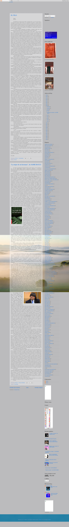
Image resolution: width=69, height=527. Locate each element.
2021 (47, 102)
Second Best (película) (48, 354)
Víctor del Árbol (47, 373)
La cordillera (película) (48, 269)
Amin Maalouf (47, 153)
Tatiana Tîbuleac (47, 361)
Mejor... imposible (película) (49, 310)
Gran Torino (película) (48, 226)
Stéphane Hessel (47, 358)
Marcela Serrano (47, 301)
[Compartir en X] (29, 158)
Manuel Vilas (47, 299)
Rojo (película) (47, 342)
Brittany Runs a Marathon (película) (50, 178)
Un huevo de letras (49, 485)
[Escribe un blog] (28, 158)
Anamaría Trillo (47, 155)
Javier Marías (47, 250)
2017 (47, 124)
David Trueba (47, 193)
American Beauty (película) (49, 152)
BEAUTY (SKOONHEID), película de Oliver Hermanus (53, 455)
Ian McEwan (47, 237)
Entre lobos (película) (48, 212)
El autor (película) (47, 200)
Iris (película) (47, 239)
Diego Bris (46, 194)
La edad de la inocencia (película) (50, 271)
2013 (47, 130)
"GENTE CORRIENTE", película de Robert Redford (53, 441)
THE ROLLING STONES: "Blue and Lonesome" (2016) (54, 494)
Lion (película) (47, 287)
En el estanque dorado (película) (50, 208)
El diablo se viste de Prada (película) (50, 201)
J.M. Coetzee (47, 245)
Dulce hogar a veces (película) (49, 196)
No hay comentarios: (22, 382)
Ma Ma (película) (47, 295)
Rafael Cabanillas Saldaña (49, 335)
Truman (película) (47, 366)
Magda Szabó (47, 298)
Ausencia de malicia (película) (49, 166)
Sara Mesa (46, 353)
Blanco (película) (47, 175)
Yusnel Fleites (47, 376)
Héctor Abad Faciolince (48, 231)
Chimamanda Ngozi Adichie (49, 183)
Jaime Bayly (16, 384)
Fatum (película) (47, 216)
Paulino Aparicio (47, 329)
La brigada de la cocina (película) (50, 264)
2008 (47, 137)
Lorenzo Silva (47, 290)
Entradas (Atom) (16, 389)
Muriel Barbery (47, 320)
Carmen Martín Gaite (48, 181)
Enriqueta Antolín (47, 211)
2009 (47, 136)
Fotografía (46, 219)
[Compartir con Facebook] (30, 158)
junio (47, 115)
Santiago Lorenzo (47, 350)
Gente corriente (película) (49, 223)
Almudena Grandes (48, 148)
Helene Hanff (47, 234)
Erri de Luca (47, 215)
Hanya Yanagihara (47, 227)
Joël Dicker (46, 252)
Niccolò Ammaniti (47, 324)
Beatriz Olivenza (47, 171)
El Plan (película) (47, 204)
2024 (47, 98)
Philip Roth (46, 331)
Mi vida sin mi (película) (48, 313)
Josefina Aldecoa (47, 256)
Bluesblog (47, 492)
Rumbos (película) (47, 347)
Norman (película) (47, 325)
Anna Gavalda (47, 160)
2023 (47, 99)
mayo (48, 116)
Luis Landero (47, 294)
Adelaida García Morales (48, 144)
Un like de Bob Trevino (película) (50, 369)
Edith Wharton (47, 197)
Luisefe (47, 381)
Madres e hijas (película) (48, 297)
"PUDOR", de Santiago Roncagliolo (50, 438)
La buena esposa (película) (49, 265)
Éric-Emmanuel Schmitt (48, 213)
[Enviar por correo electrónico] (27, 158)
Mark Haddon (47, 305)
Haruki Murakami (47, 230)
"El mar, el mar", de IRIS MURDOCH (51, 467)
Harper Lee (46, 228)
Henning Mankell (47, 235)
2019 (47, 105)
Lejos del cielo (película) (48, 286)
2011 (47, 133)
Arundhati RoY (47, 164)
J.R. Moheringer (47, 246)
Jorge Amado (47, 254)
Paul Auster (46, 328)
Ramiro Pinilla (47, 339)
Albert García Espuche (48, 145)
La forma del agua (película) (49, 275)
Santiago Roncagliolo (48, 351)
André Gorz (46, 157)
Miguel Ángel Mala (48, 316)
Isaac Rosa (46, 242)
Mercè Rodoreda (47, 312)
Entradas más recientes (15, 387)
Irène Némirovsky (47, 238)
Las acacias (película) (48, 283)
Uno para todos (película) (49, 370)
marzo (48, 119)
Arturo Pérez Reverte (48, 163)
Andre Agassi (47, 156)
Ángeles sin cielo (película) (49, 159)
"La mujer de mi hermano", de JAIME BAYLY (26, 164)
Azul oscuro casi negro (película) (50, 168)
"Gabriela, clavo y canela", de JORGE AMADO (53, 446)
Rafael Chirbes (47, 336)
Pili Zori (15, 159)
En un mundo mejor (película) (49, 209)
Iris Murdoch (47, 241)
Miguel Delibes (47, 317)
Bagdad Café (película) (48, 170)
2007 (47, 139)
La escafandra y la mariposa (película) (51, 272)
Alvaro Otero (47, 149)
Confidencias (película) (48, 190)
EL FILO (14, 15)
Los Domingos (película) (48, 291)
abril (47, 118)
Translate (52, 17)
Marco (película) (47, 302)
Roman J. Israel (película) (49, 343)
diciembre (48, 106)
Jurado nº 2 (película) (48, 260)
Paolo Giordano (47, 327)
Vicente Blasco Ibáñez (48, 372)
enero (48, 121)
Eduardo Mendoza (47, 198)
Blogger (49, 519)
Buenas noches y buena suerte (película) (51, 179)
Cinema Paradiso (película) (49, 186)
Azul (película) (47, 167)
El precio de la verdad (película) (50, 205)
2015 (47, 127)
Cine (45, 185)
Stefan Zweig (47, 357)
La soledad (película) (48, 279)
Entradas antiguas (39, 387)
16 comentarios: (21, 158)
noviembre (48, 108)
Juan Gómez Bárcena (48, 257)
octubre (48, 109)
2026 (47, 95)
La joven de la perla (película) (49, 276)
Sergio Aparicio (47, 355)
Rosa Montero (47, 346)
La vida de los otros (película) (49, 280)
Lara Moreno (47, 282)
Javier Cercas (47, 249)
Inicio (27, 387)
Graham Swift (47, 224)
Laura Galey (47, 284)
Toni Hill (46, 362)
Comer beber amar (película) (49, 189)
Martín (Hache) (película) (48, 306)
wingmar (40, 519)
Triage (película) (47, 365)
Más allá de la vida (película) (49, 309)
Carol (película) (47, 182)
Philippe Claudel (47, 332)
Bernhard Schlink (47, 174)
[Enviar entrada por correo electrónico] (25, 158)
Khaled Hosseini (47, 261)
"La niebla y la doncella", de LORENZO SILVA (53, 434)
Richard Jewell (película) (48, 340)
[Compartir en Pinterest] (31, 158)
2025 (47, 96)
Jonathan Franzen (47, 253)
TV (45, 368)
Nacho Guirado (47, 321)
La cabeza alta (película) (48, 268)
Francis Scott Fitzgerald (48, 220)
